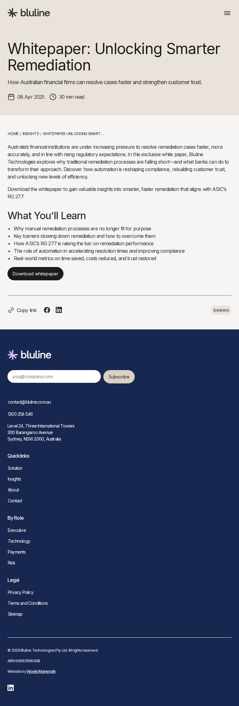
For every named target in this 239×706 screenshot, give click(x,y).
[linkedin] (10, 687)
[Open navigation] (228, 13)
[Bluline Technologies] (29, 12)
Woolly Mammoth (41, 671)
